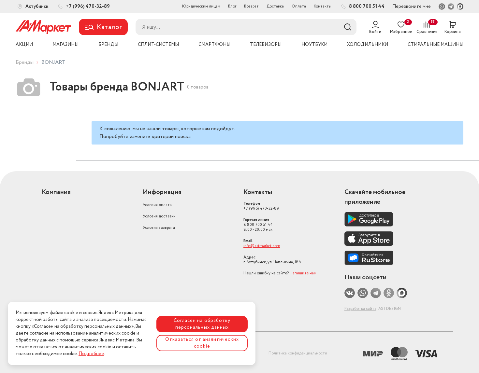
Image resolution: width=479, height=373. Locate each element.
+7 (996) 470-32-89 (261, 206)
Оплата (299, 6)
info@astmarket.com (261, 246)
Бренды (25, 62)
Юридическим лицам (201, 6)
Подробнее (91, 354)
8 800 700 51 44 (258, 224)
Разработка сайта (360, 308)
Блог (232, 6)
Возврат (251, 6)
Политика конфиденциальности (298, 353)
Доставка (275, 6)
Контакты (322, 6)
